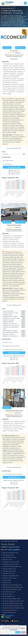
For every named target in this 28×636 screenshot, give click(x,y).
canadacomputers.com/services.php (14, 349)
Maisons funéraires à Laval (9, 568)
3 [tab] (14, 218)
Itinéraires (19, 56)
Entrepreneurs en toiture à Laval (10, 564)
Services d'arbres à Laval (9, 596)
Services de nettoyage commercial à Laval (13, 601)
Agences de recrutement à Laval (10, 552)
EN (15, 8)
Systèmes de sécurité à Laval (10, 610)
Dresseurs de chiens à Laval (9, 557)
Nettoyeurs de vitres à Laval (9, 578)
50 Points (4, 20)
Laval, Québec (14, 549)
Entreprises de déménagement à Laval (12, 566)
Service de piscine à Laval (9, 591)
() (18, 52)
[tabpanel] (14, 38)
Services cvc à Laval (7, 594)
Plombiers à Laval (7, 582)
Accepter (18, 632)
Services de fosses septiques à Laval (11, 598)
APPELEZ (7, 47)
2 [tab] (14, 44)
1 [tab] (13, 44)
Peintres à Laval (6, 580)
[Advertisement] (14, 525)
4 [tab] (15, 218)
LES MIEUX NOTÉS (5, 6)
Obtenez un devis (8, 342)
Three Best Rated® (13, 634)
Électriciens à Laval (7, 559)
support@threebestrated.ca (12, 624)
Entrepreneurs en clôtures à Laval (11, 562)
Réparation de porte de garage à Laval (12, 585)
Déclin (23, 632)
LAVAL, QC (12, 6)
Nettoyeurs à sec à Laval (9, 573)
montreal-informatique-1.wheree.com (14, 474)
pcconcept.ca (8, 164)
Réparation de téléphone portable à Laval (13, 587)
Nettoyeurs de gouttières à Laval (11, 575)
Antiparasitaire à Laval (8, 555)
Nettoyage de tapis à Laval (9, 571)
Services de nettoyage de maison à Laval (13, 603)
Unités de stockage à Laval (9, 612)
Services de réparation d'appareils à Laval (13, 605)
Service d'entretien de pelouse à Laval (12, 589)
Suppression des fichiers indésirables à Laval (13, 608)
